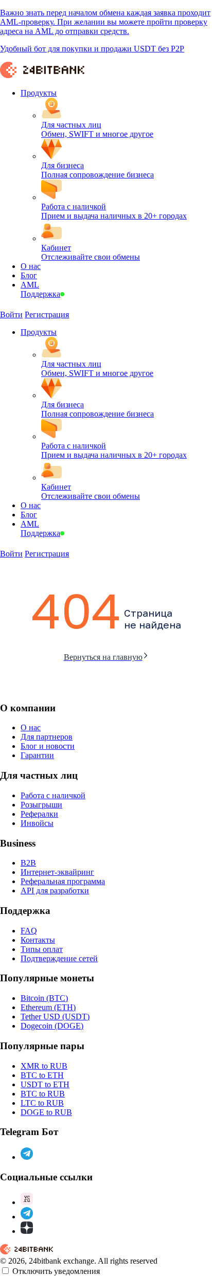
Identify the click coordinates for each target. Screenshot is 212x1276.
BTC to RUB (43, 1093)
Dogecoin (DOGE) (52, 1025)
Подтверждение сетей (59, 958)
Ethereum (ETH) (48, 1007)
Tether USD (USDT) (55, 1016)
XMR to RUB (44, 1066)
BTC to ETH (42, 1075)
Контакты (38, 940)
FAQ (29, 930)
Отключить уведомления (56, 1271)
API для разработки (55, 890)
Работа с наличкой (53, 795)
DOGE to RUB (46, 1112)
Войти (11, 314)
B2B (28, 862)
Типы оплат (42, 949)
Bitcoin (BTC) (44, 998)
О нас (31, 727)
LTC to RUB (42, 1103)
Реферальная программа (63, 881)
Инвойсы (37, 823)
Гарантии (37, 755)
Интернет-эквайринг (57, 872)
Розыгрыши (41, 804)
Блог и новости (48, 746)
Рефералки (39, 814)
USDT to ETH (45, 1084)
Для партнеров (47, 736)
